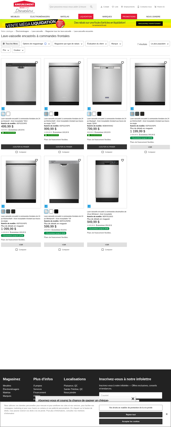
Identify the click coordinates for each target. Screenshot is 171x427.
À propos (37, 385)
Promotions (129, 17)
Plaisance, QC (71, 385)
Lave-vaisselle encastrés (83, 31)
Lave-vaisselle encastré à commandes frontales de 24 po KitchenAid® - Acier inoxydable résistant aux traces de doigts (149, 121)
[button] (101, 6)
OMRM (36, 396)
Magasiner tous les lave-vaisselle (58, 31)
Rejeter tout (131, 414)
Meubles (15, 17)
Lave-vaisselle (37, 31)
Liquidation (86, 17)
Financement (39, 392)
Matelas (65, 17)
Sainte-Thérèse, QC (73, 389)
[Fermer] (167, 414)
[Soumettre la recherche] (91, 6)
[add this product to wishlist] (36, 62)
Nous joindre (153, 17)
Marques (107, 17)
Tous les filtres (12, 44)
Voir (150, 147)
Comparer (22, 152)
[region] (85, 414)
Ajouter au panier (21, 147)
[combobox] (36, 43)
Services (37, 389)
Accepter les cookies (131, 421)
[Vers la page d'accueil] (24, 6)
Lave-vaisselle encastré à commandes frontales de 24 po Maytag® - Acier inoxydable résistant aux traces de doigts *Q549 (106, 121)
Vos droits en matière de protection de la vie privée (130, 408)
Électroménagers (40, 17)
